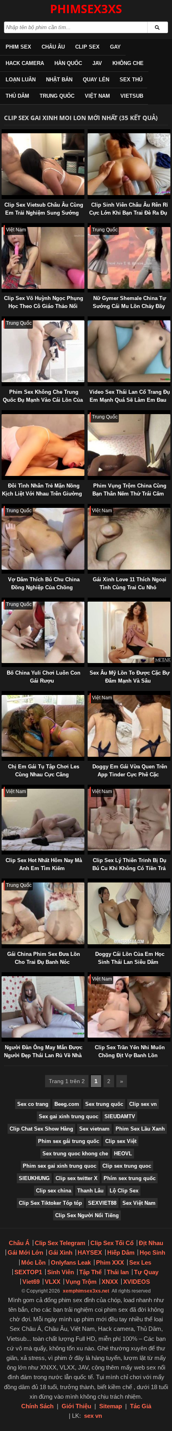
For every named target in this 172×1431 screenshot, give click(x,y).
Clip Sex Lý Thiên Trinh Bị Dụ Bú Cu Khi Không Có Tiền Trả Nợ (129, 868)
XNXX (110, 1281)
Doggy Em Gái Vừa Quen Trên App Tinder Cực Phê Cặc (129, 771)
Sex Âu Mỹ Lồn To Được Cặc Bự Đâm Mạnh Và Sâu (130, 677)
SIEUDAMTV (119, 1116)
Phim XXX (110, 1262)
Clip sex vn (143, 1104)
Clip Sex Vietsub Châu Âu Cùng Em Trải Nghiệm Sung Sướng (43, 209)
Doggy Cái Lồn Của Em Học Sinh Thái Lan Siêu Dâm (129, 958)
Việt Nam (97, 96)
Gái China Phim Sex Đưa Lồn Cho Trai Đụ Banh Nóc (43, 958)
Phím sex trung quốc (130, 1178)
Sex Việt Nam (139, 1203)
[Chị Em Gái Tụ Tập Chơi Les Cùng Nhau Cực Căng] (3, 694)
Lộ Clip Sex (124, 1191)
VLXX (52, 1281)
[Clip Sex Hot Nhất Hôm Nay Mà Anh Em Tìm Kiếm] (3, 788)
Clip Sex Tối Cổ (112, 1243)
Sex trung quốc (104, 1104)
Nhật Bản (59, 80)
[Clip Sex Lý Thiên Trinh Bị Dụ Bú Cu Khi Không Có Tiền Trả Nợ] (89, 788)
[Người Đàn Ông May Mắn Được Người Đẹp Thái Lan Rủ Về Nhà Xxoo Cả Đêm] (3, 976)
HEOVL (123, 1154)
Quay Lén (96, 80)
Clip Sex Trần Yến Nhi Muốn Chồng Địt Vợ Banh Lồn (130, 1051)
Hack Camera (25, 63)
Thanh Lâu (90, 1191)
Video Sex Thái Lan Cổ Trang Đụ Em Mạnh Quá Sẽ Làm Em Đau (129, 396)
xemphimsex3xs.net (86, 1291)
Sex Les (140, 1262)
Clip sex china (53, 1191)
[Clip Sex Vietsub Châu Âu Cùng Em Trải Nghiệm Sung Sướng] (3, 133)
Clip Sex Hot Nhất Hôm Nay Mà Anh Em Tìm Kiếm (44, 864)
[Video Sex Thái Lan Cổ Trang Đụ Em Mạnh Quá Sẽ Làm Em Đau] (89, 320)
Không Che (128, 63)
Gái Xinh (60, 1252)
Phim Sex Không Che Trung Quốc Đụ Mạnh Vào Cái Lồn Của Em (43, 400)
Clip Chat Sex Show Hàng (41, 1129)
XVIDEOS (136, 1281)
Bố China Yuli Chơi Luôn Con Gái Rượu (43, 677)
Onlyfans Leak (71, 1262)
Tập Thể (90, 1272)
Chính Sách (37, 1406)
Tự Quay (146, 1272)
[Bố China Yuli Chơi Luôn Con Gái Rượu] (3, 601)
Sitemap (110, 1406)
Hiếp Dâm (120, 1252)
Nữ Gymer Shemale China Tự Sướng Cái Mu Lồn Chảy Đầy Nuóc (129, 306)
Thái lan (118, 1272)
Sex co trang (32, 1104)
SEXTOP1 (28, 1272)
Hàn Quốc (68, 63)
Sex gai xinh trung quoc (68, 1116)
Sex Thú (131, 80)
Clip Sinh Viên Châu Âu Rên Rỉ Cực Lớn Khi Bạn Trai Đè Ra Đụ (128, 209)
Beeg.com (66, 1104)
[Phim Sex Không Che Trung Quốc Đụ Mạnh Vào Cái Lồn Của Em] (3, 320)
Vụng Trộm (81, 1281)
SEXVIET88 (102, 1203)
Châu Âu (53, 47)
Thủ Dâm (17, 96)
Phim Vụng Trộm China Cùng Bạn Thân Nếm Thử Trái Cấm (129, 490)
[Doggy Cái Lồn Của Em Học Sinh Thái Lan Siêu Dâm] (89, 882)
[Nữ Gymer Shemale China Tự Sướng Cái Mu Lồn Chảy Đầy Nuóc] (89, 226)
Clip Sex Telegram (60, 1243)
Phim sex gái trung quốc (68, 1141)
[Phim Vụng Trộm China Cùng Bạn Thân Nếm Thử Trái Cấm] (89, 413)
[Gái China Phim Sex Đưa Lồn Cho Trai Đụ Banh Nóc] (3, 882)
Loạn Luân (21, 80)
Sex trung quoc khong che (75, 1154)
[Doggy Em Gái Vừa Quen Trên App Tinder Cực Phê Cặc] (89, 694)
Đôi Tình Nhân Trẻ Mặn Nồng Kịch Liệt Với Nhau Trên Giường (42, 490)
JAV (97, 63)
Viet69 (31, 1281)
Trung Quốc (57, 96)
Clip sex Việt (120, 1141)
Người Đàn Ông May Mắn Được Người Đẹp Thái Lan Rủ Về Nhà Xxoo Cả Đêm (43, 1055)
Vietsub (131, 96)
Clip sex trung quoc (126, 1166)
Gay (115, 47)
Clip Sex (87, 47)
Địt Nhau (151, 1243)
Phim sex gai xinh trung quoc (59, 1166)
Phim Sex (18, 47)
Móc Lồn (33, 1262)
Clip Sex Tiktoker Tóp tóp (50, 1203)
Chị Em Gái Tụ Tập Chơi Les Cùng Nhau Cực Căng (43, 771)
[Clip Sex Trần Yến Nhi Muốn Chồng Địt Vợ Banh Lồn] (89, 976)
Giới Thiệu (76, 1406)
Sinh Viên (60, 1272)
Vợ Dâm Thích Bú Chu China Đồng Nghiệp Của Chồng (44, 583)
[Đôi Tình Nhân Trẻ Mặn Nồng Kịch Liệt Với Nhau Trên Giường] (3, 413)
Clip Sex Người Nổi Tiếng (87, 1215)
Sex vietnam (94, 1129)
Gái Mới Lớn (25, 1252)
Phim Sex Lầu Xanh (140, 1129)
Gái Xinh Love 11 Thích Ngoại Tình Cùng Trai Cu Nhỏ (129, 583)
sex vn (93, 1415)
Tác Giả (140, 1406)
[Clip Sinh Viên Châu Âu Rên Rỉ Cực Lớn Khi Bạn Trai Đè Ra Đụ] (89, 133)
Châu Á (19, 1243)
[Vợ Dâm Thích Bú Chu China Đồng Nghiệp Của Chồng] (3, 507)
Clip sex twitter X (77, 1178)
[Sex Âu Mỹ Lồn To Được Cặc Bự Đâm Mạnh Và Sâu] (89, 601)
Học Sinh (152, 1252)
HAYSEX (90, 1252)
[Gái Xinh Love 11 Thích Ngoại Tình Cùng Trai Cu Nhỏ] (89, 507)
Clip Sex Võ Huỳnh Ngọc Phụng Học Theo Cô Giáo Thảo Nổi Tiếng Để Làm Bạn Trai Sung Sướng (43, 310)
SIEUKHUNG (34, 1178)
